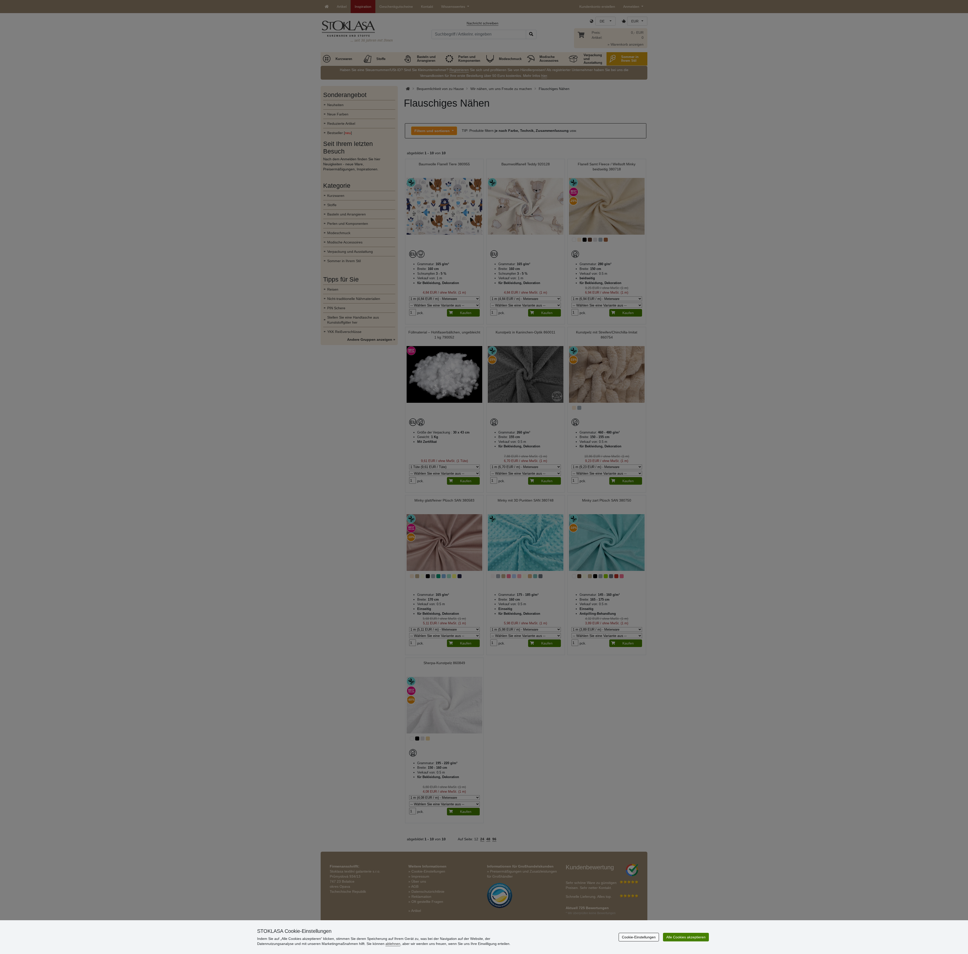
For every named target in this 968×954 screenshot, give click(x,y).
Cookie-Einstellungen (639, 937)
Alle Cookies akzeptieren (686, 937)
